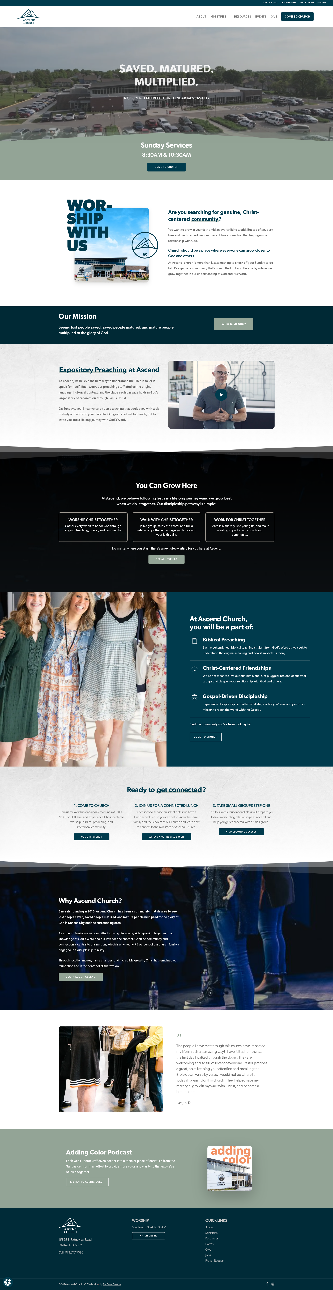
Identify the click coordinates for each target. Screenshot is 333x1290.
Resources (211, 1238)
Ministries (211, 1233)
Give (208, 1249)
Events (209, 1244)
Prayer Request (214, 1261)
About (209, 1227)
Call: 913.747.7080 (71, 1252)
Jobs (208, 1255)
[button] (8, 1282)
